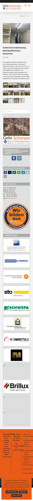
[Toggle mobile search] (25, 5)
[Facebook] (14, 158)
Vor (28, 16)
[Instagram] (19, 158)
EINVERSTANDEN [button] (12, 492)
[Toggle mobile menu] (29, 5)
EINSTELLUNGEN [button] (16, 495)
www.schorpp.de (18, 450)
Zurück (23, 16)
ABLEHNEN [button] (23, 492)
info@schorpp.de (11, 198)
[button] (5, 172)
